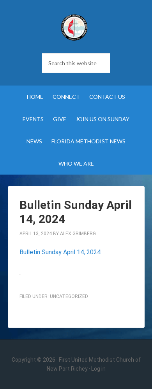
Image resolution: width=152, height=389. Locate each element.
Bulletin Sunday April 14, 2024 (60, 252)
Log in (98, 369)
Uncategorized (69, 296)
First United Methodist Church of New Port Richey (74, 27)
